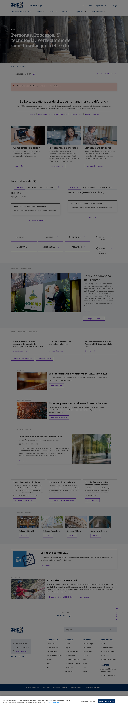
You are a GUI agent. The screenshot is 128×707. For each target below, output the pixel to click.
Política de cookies (53, 702)
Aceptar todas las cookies (106, 701)
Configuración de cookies (88, 701)
